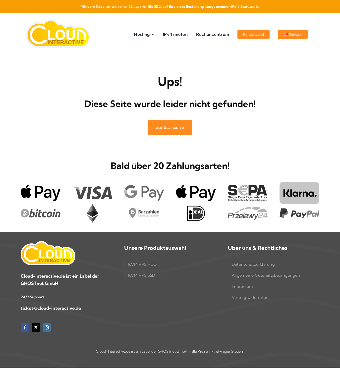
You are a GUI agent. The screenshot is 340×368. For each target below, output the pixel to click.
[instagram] (47, 327)
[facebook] (25, 327)
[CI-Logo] (58, 20)
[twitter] (36, 327)
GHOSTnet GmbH (39, 283)
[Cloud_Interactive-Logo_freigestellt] (48, 243)
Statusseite (249, 6)
